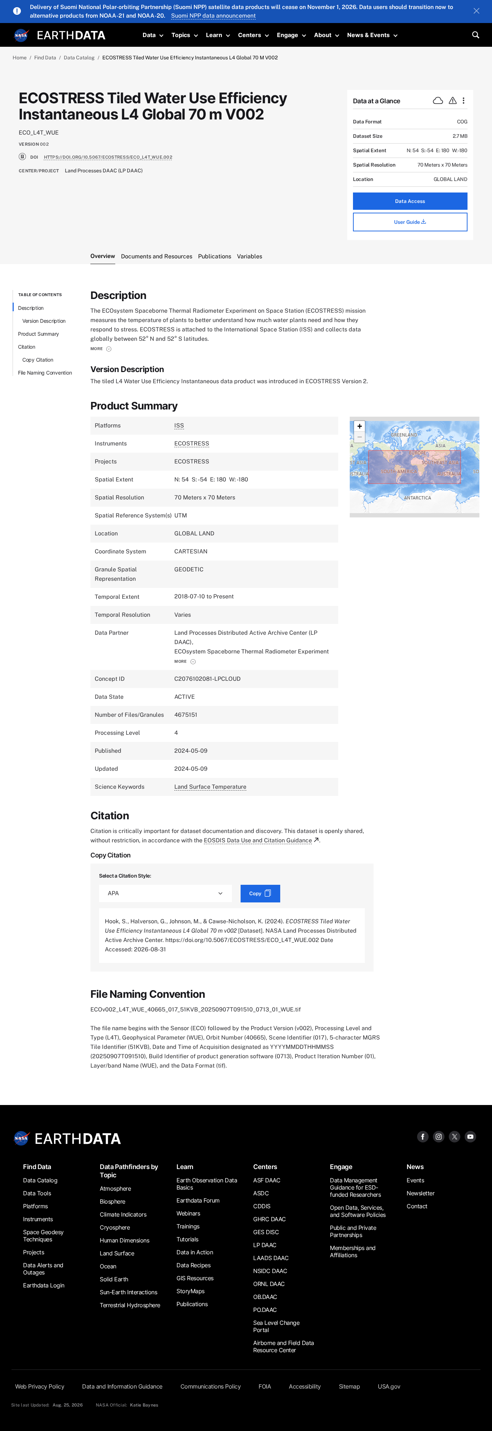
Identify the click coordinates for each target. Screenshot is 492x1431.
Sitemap (349, 1386)
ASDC (261, 1193)
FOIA (265, 1386)
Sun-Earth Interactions (128, 1292)
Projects (33, 1252)
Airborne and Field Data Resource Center (283, 1346)
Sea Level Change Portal (276, 1326)
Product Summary (38, 334)
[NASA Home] (22, 35)
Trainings (188, 1226)
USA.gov (389, 1386)
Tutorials (187, 1239)
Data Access (410, 201)
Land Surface (117, 1253)
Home (20, 57)
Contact (417, 1206)
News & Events (368, 35)
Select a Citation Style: (125, 876)
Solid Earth (114, 1279)
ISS (179, 425)
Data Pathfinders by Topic (129, 1171)
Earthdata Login (43, 1285)
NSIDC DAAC (270, 1270)
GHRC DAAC (269, 1219)
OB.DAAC (265, 1296)
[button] (101, 349)
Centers (249, 35)
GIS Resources (195, 1278)
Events (415, 1180)
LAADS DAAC (271, 1258)
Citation (26, 347)
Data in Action (194, 1252)
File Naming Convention (45, 373)
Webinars (188, 1213)
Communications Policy (210, 1386)
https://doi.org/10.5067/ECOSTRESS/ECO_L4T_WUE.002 (108, 157)
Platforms (35, 1206)
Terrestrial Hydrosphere (130, 1305)
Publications (191, 1304)
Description (31, 308)
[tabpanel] (246, 680)
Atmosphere (115, 1188)
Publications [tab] (214, 256)
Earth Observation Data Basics (206, 1184)
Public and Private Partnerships (353, 1231)
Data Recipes (193, 1265)
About (322, 35)
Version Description (44, 321)
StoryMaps (190, 1291)
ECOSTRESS (191, 443)
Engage (287, 35)
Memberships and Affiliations (353, 1251)
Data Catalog (79, 57)
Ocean (108, 1266)
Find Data (45, 57)
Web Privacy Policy (39, 1386)
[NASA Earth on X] (454, 1136)
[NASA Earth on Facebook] (423, 1136)
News (415, 1166)
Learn (214, 35)
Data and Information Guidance (122, 1386)
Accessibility (305, 1386)
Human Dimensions (124, 1240)
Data (149, 35)
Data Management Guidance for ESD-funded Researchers (355, 1187)
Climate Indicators (123, 1214)
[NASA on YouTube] (470, 1136)
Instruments (38, 1219)
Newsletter (420, 1193)
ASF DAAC (266, 1180)
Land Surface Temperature (210, 786)
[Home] (71, 34)
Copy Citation (37, 360)
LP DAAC (265, 1245)
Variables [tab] (249, 256)
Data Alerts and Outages (43, 1269)
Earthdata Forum (198, 1200)
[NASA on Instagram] (438, 1136)
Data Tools (37, 1193)
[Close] (476, 11)
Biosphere (112, 1201)
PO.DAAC (265, 1309)
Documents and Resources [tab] (156, 256)
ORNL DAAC (269, 1283)
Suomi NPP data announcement (213, 15)
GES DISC (266, 1232)
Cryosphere (115, 1227)
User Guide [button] (407, 222)
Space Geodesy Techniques (43, 1235)
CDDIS (261, 1206)
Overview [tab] (102, 256)
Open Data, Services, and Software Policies (358, 1211)
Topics (180, 35)
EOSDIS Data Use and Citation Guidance (258, 840)
